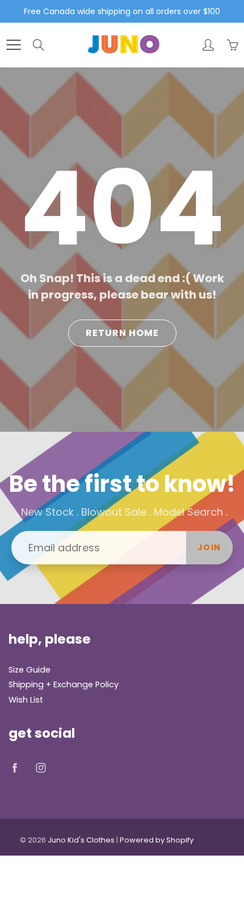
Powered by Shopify (156, 840)
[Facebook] (14, 767)
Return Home (122, 332)
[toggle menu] (13, 44)
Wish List (26, 699)
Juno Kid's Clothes (81, 840)
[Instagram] (41, 767)
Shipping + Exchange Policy (64, 684)
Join (209, 547)
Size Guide (30, 669)
